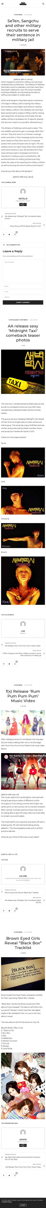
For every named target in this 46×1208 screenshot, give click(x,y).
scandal (8, 182)
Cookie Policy (7, 1202)
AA (6, 615)
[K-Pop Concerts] (23, 4)
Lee (24, 345)
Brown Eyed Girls (11, 1123)
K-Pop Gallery (14, 320)
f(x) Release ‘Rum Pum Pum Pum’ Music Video (23, 696)
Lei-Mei (24, 706)
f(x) (6, 860)
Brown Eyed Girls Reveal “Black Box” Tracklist (23, 943)
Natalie (23, 45)
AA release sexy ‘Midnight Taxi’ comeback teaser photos (23, 333)
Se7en (14, 182)
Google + (23, 633)
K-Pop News (18, 14)
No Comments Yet (13, 245)
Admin (24, 953)
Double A (11, 615)
